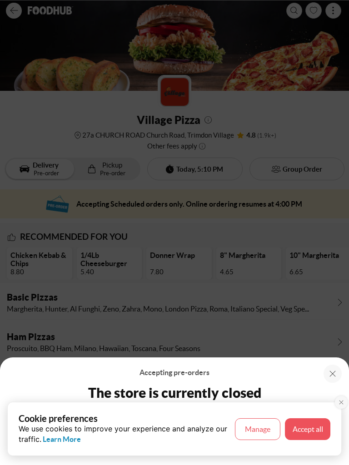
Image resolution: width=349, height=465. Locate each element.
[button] (333, 374)
